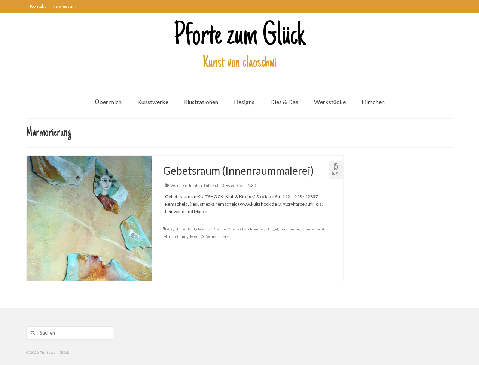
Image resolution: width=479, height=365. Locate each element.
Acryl (171, 229)
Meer (194, 236)
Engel (273, 229)
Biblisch (212, 185)
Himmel (307, 229)
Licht (320, 229)
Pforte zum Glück (239, 37)
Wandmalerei (218, 236)
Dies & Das (231, 185)
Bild (191, 229)
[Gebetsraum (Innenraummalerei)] (89, 217)
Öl (203, 236)
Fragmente (289, 229)
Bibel (181, 229)
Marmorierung (176, 236)
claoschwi (204, 229)
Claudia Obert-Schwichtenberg (240, 229)
